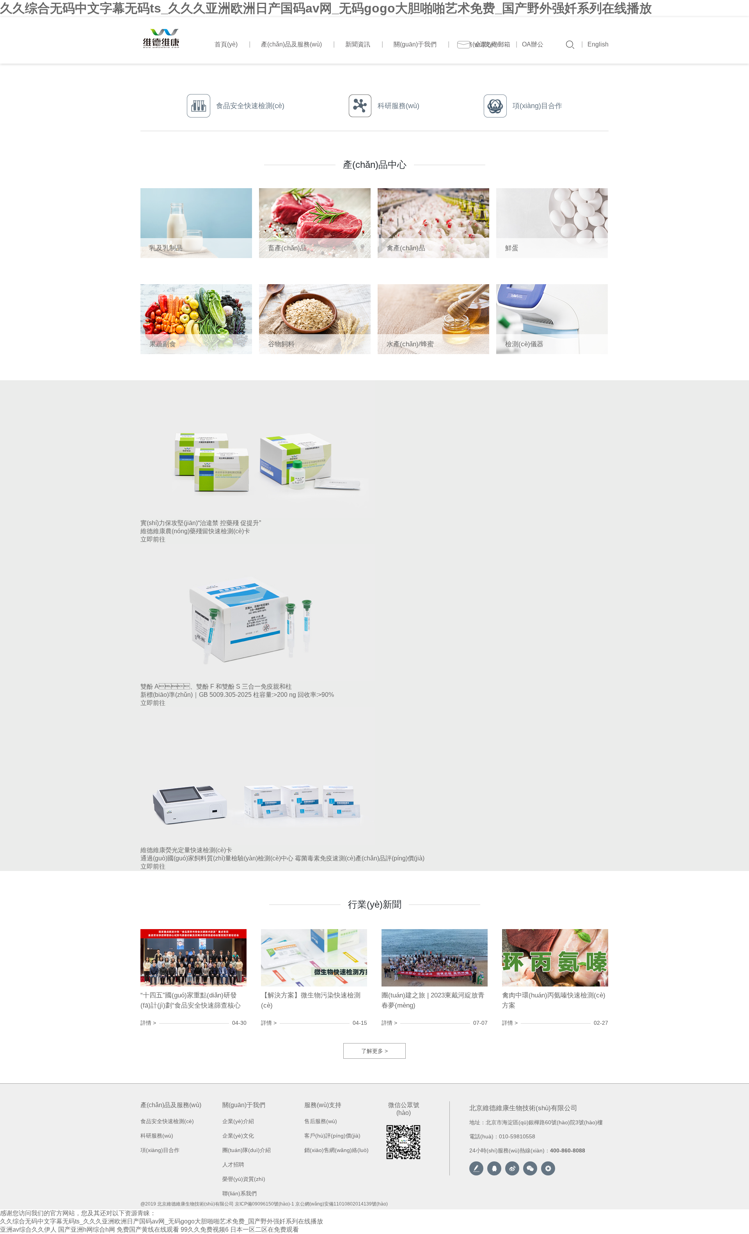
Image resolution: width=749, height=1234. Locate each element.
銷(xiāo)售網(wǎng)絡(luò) (336, 1150)
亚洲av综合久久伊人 (28, 1229)
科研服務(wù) (156, 1136)
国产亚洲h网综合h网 (86, 1229)
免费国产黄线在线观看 (148, 1229)
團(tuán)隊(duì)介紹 (246, 1150)
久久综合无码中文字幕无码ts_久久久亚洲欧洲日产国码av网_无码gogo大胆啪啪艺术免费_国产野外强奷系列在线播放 (326, 8)
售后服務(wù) (320, 1121)
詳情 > (148, 1023)
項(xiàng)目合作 (159, 1150)
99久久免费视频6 (205, 1229)
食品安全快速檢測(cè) (167, 1121)
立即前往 (152, 539)
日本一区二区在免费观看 (264, 1229)
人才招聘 (233, 1164)
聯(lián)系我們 (239, 1193)
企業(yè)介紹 (238, 1121)
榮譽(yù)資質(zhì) (243, 1179)
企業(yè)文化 (238, 1136)
